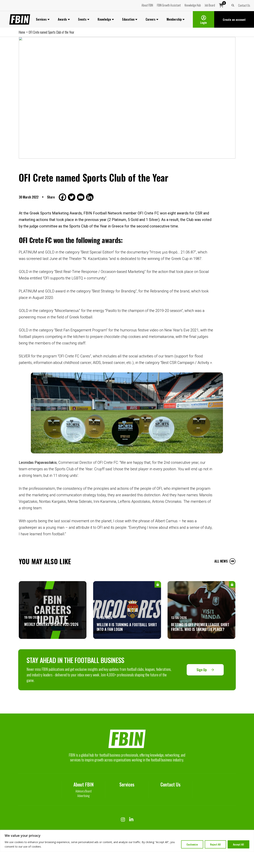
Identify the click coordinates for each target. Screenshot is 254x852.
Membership (174, 19)
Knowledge (104, 19)
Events (82, 19)
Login (203, 22)
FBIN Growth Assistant (169, 5)
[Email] (81, 197)
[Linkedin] (90, 197)
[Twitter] (72, 197)
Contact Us (244, 5)
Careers (150, 19)
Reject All (215, 844)
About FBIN (147, 5)
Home (22, 32)
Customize (192, 844)
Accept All (238, 844)
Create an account (234, 19)
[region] (127, 841)
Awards (62, 19)
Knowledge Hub (193, 5)
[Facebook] (63, 197)
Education (128, 19)
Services (41, 19)
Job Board (210, 5)
